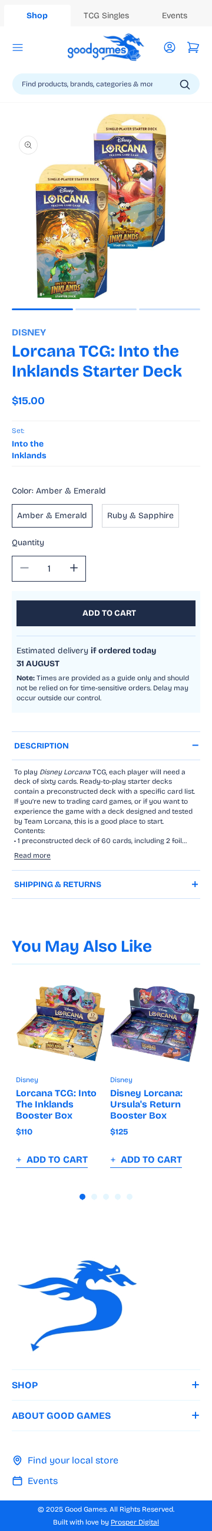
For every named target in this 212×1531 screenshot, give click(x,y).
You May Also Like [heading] (82, 946)
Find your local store (73, 1460)
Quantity (28, 543)
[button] (18, 47)
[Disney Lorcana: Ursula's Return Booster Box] (155, 1023)
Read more (32, 855)
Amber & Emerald (52, 516)
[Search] (185, 84)
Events (43, 1480)
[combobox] (106, 84)
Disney (29, 332)
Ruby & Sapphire (140, 516)
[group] (60, 1073)
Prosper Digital (135, 1522)
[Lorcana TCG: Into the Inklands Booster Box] (60, 1023)
